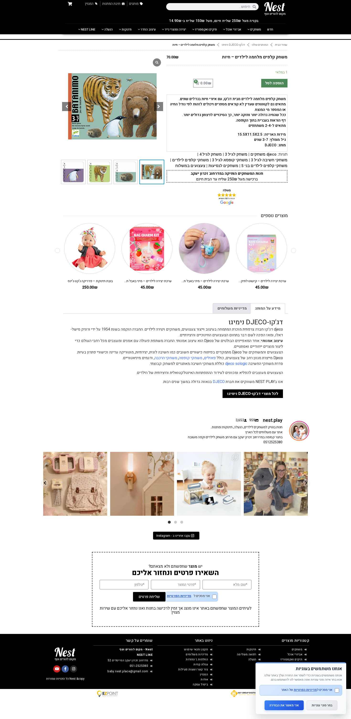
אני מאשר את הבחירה (284, 705)
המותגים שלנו (260, 45)
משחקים (255, 29)
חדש (270, 29)
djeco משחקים (263, 154)
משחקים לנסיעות (223, 165)
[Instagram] (73, 669)
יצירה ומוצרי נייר (175, 29)
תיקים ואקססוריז (205, 29)
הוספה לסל (274, 83)
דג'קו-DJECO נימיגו (233, 45)
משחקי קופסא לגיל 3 (230, 160)
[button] (158, 106)
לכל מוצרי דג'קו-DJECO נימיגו (252, 394)
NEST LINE (87, 29)
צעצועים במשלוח (190, 165)
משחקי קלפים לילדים (190, 160)
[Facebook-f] (65, 669)
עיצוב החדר (148, 29)
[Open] (75, 484)
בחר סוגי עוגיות (322, 705)
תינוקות (126, 29)
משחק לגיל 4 (210, 154)
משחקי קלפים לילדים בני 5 (264, 165)
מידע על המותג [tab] (267, 308)
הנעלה (108, 29)
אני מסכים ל (188, 596)
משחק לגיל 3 (236, 154)
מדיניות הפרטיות (179, 596)
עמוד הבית (281, 45)
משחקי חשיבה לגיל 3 (269, 160)
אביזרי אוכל (233, 29)
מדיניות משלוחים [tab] (232, 308)
